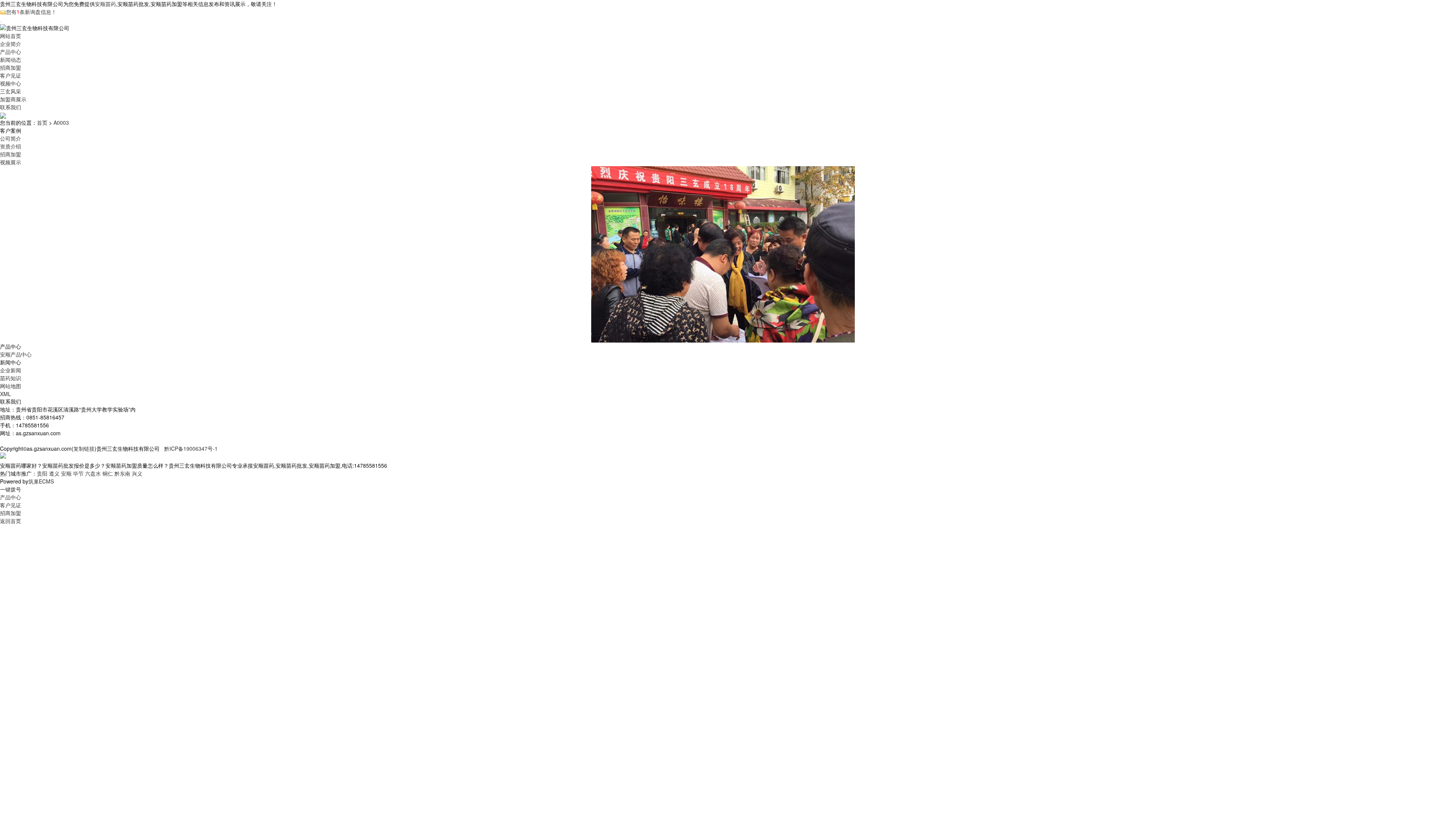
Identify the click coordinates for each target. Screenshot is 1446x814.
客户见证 (10, 75)
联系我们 (10, 107)
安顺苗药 (105, 4)
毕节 (78, 473)
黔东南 (122, 473)
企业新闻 (10, 370)
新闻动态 (10, 59)
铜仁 (107, 473)
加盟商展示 (13, 99)
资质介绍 (10, 146)
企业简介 (10, 43)
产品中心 (10, 51)
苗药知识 (10, 378)
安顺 (66, 473)
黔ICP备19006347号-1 (191, 448)
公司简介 (10, 138)
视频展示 (10, 162)
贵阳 (42, 473)
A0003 (61, 122)
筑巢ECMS (41, 481)
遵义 (54, 473)
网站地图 (10, 386)
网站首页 (10, 36)
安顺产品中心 (16, 354)
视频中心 (10, 83)
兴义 (137, 473)
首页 (42, 122)
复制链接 (84, 448)
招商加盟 (10, 67)
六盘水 (93, 473)
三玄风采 (10, 91)
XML (5, 394)
